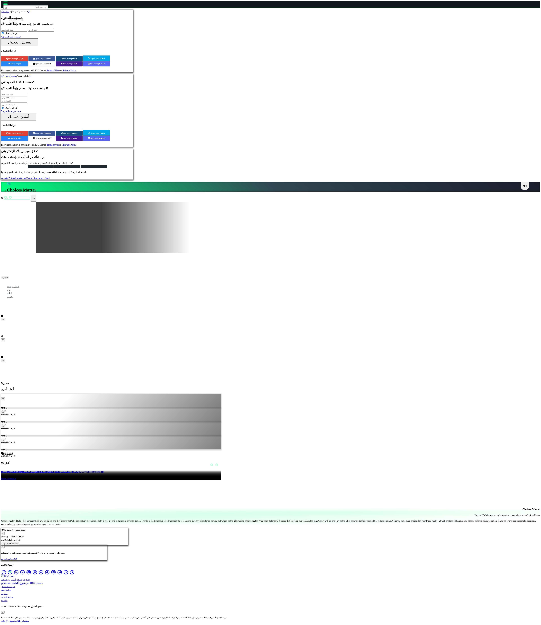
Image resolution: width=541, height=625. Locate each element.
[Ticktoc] (47, 572)
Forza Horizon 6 (8, 478)
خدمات (19, 580)
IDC (9, 183)
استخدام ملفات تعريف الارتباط (15, 621)
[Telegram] (72, 572)
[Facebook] (4, 572)
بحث (33, 198)
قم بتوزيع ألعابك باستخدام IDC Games (22, 582)
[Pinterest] (22, 572)
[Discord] (53, 572)
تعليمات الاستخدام (8, 587)
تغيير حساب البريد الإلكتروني (14, 178)
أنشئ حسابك (18, 116)
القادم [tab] (9, 293)
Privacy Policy (69, 70)
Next (10, 197)
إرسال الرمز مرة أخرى (39, 178)
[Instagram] (16, 572)
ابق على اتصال (11, 33)
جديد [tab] (9, 290)
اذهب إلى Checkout (10, 543)
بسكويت (4, 594)
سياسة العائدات (7, 597)
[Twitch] (35, 572)
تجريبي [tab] (10, 296)
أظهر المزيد (6, 364)
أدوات (13, 580)
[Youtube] (29, 572)
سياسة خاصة (6, 590)
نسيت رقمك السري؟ (11, 36)
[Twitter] (10, 572)
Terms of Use (53, 70)
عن (24, 580)
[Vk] (41, 572)
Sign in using (15, 59)
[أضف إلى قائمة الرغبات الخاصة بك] (3, 319)
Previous (5, 197)
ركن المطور (5, 580)
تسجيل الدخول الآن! (15, 76)
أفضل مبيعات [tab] (13, 286)
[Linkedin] (66, 572)
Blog (28, 580)
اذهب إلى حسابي (9, 558)
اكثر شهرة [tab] (11, 283)
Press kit (4, 601)
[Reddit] (60, 572)
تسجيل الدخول (19, 42)
